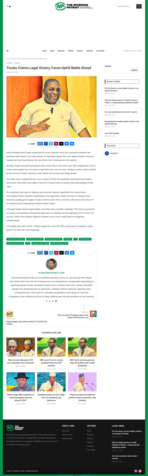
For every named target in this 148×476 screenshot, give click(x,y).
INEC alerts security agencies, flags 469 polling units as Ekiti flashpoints (82, 363)
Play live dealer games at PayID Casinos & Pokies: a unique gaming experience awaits (121, 101)
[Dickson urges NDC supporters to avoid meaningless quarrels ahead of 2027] (20, 381)
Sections (91, 426)
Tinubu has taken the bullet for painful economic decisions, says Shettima (82, 398)
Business (61, 51)
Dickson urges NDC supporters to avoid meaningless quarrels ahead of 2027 (20, 398)
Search (139, 6)
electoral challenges (53, 239)
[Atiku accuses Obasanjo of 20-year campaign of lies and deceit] (20, 347)
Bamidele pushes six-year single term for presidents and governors (51, 398)
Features (89, 51)
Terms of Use (67, 435)
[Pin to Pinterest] (56, 144)
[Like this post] (41, 144)
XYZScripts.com (85, 475)
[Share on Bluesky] (66, 144)
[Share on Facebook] (46, 144)
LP (75, 239)
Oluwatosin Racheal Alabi (51, 273)
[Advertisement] (74, 30)
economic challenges (35, 239)
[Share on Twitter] (51, 144)
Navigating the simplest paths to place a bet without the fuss (122, 122)
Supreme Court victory (59, 243)
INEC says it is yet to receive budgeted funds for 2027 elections (51, 363)
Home (44, 51)
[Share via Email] (72, 144)
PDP (28, 243)
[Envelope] (140, 471)
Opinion (80, 51)
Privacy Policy (67, 438)
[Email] (10, 6)
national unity (85, 239)
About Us (65, 431)
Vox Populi (100, 51)
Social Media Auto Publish (66, 475)
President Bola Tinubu (40, 243)
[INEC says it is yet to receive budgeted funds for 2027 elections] (51, 347)
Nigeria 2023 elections (15, 243)
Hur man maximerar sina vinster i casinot (121, 112)
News (52, 51)
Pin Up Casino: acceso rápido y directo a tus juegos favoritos (122, 89)
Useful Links (68, 426)
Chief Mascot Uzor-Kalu (16, 239)
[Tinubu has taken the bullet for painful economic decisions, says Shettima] (82, 381)
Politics (71, 51)
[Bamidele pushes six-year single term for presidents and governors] (51, 381)
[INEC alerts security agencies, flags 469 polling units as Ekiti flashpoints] (82, 347)
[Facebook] (7, 6)
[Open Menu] (7, 51)
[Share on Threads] (61, 144)
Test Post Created (112, 133)
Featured (68, 239)
